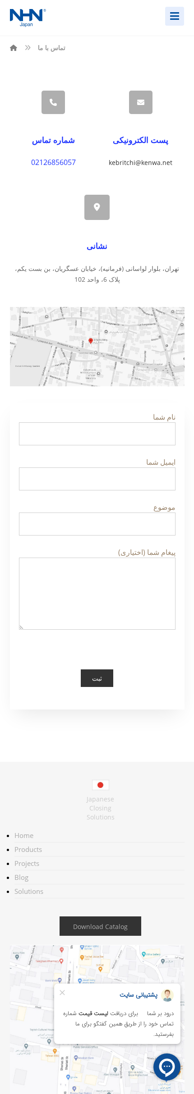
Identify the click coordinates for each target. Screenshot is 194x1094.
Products (28, 849)
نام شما (164, 417)
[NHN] (13, 47)
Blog (21, 877)
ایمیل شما (161, 462)
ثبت (97, 678)
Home (23, 835)
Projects (26, 863)
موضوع (164, 507)
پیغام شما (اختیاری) (147, 552)
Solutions (28, 891)
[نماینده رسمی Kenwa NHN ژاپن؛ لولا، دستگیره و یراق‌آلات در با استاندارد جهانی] (37, 18)
